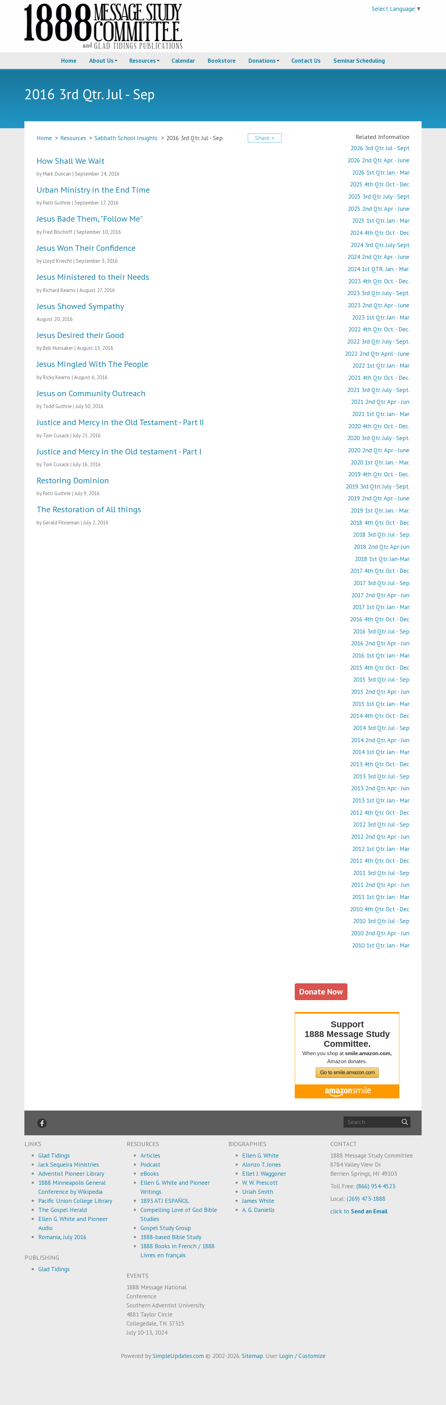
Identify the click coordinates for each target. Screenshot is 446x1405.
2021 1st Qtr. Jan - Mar (380, 414)
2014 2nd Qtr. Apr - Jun (380, 740)
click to (358, 1211)
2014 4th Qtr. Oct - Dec (379, 716)
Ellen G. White (260, 1155)
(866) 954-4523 (375, 1186)
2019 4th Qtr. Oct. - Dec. (378, 474)
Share (263, 138)
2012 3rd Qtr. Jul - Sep (381, 824)
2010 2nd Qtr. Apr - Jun (380, 933)
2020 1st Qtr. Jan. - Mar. (380, 462)
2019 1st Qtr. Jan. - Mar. (380, 510)
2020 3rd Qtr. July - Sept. (378, 438)
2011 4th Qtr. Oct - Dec (379, 861)
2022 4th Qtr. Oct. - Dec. (378, 329)
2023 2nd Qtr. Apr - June (378, 305)
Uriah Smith (257, 1192)
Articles (150, 1155)
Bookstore (222, 60)
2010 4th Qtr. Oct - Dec (379, 909)
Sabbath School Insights (125, 138)
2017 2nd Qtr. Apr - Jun (380, 595)
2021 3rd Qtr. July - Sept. (378, 390)
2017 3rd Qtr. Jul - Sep (381, 583)
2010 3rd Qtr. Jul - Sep (381, 921)
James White (258, 1201)
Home (68, 60)
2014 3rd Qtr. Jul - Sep (381, 728)
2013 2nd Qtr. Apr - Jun (380, 788)
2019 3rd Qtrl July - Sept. (377, 486)
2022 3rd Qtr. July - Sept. (378, 341)
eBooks (149, 1173)
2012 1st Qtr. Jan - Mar (380, 849)
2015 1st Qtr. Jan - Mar (380, 704)
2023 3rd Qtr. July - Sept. (378, 293)
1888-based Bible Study (170, 1237)
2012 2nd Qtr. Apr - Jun (380, 836)
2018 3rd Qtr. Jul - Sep (381, 534)
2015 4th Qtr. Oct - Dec (379, 667)
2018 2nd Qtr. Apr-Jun (381, 547)
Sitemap (252, 1356)
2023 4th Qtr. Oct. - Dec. (378, 281)
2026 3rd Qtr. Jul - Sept (380, 148)
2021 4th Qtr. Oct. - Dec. (378, 378)
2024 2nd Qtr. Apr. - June (378, 257)
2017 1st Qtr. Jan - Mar (380, 607)
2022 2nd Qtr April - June (377, 354)
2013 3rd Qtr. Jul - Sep (381, 776)
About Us (101, 60)
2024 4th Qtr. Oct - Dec (379, 233)
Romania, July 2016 (62, 1237)
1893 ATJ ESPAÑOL (164, 1201)
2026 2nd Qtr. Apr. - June (378, 160)
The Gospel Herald (62, 1210)
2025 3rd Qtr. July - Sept (378, 196)
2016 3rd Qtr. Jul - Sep (381, 631)
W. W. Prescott (260, 1182)
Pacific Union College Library (75, 1201)
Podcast (150, 1164)
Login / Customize (302, 1356)
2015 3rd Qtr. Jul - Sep (381, 679)
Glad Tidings (54, 1155)
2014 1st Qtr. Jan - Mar (380, 752)
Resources (142, 60)
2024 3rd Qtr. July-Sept (380, 245)
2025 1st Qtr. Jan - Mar (380, 220)
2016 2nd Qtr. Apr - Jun (380, 643)
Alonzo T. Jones (261, 1164)
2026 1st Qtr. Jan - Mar (380, 172)
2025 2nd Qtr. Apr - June (378, 209)
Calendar (183, 60)
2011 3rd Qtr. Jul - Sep (381, 873)
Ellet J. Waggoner (264, 1173)
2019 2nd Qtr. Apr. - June (378, 498)
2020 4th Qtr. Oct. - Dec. (378, 426)
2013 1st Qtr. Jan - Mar (380, 800)
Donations (262, 60)
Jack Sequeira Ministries (68, 1164)
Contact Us (306, 60)
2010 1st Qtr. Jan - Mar (380, 945)
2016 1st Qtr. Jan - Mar (380, 655)
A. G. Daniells (258, 1210)
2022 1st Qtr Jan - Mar (380, 365)
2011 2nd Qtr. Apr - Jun (380, 885)
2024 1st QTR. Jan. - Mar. (378, 269)
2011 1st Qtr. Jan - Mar (380, 897)
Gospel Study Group (165, 1228)
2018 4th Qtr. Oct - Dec (379, 523)
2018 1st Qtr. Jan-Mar (382, 559)
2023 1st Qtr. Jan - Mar (380, 317)
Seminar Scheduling (359, 60)
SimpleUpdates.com (178, 1356)
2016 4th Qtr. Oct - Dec (379, 619)
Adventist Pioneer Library (71, 1173)
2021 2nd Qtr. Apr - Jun (380, 402)
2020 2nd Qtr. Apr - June (378, 450)
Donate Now (321, 991)
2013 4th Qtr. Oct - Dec (379, 764)
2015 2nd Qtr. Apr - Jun (380, 692)
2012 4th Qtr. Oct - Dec (379, 812)
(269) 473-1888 (366, 1199)
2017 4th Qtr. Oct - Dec (379, 571)
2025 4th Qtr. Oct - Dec (379, 184)
